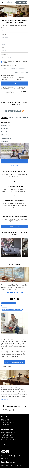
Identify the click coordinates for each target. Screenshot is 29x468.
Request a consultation (14, 362)
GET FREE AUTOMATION (14, 292)
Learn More (14, 165)
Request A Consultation (14, 161)
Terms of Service (9, 92)
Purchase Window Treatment (7, 78)
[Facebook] (2, 445)
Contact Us (14, 226)
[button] (2, 2)
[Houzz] (5, 445)
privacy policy (21, 88)
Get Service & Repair (21, 78)
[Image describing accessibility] (5, 451)
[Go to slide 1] (12, 259)
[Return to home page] (9, 2)
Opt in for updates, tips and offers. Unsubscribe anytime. (15, 61)
